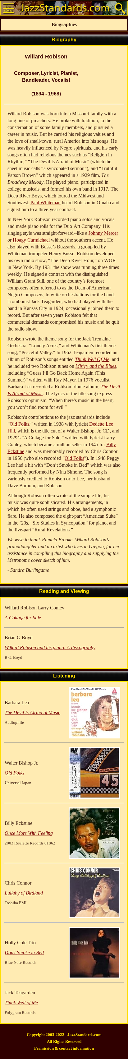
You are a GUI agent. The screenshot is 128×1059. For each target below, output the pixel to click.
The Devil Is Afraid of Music (32, 712)
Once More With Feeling (29, 833)
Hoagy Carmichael (31, 240)
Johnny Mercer (103, 233)
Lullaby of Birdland (24, 892)
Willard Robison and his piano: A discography (50, 647)
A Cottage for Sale (23, 617)
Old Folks (19, 424)
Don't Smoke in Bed (24, 952)
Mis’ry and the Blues (95, 366)
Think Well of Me (21, 1002)
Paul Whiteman (45, 202)
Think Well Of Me (92, 359)
